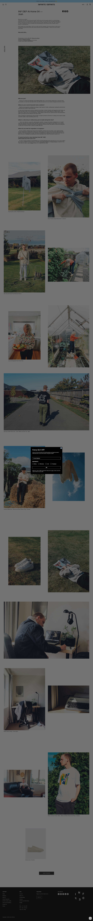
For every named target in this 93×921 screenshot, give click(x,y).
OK (46, 467)
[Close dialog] (61, 448)
